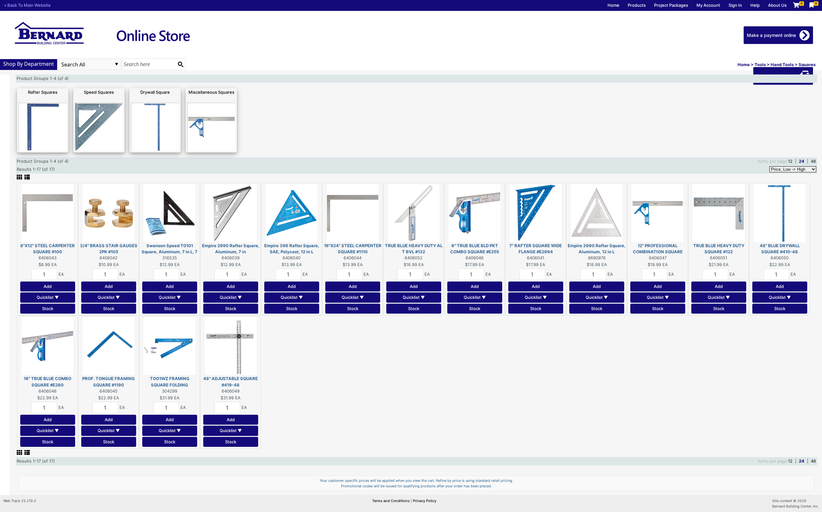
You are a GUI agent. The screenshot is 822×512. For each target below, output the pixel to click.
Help (755, 5)
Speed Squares (99, 92)
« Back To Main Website (27, 5)
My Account (708, 5)
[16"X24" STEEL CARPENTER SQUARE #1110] (353, 212)
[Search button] (180, 64)
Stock (47, 308)
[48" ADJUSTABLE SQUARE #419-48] (231, 345)
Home (613, 5)
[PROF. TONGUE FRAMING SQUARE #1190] (109, 345)
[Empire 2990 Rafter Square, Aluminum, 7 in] (231, 212)
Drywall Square (155, 92)
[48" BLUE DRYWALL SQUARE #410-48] (780, 212)
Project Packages (671, 5)
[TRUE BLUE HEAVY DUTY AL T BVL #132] (414, 212)
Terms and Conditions (391, 501)
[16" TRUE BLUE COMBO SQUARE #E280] (48, 345)
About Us (777, 5)
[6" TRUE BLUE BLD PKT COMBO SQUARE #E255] (475, 212)
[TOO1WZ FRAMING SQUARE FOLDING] (170, 345)
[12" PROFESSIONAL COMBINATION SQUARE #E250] (658, 212)
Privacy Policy (424, 501)
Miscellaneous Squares (211, 92)
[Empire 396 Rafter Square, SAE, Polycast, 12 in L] (292, 212)
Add (48, 286)
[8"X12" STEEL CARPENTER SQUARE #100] (48, 212)
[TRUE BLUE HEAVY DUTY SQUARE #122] (719, 212)
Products (637, 5)
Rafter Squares (42, 92)
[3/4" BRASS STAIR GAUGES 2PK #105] (109, 212)
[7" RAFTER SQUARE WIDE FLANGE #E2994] (536, 212)
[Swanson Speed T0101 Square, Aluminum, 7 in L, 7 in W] (170, 212)
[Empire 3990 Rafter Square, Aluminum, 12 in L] (597, 212)
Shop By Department (28, 63)
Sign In (735, 5)
